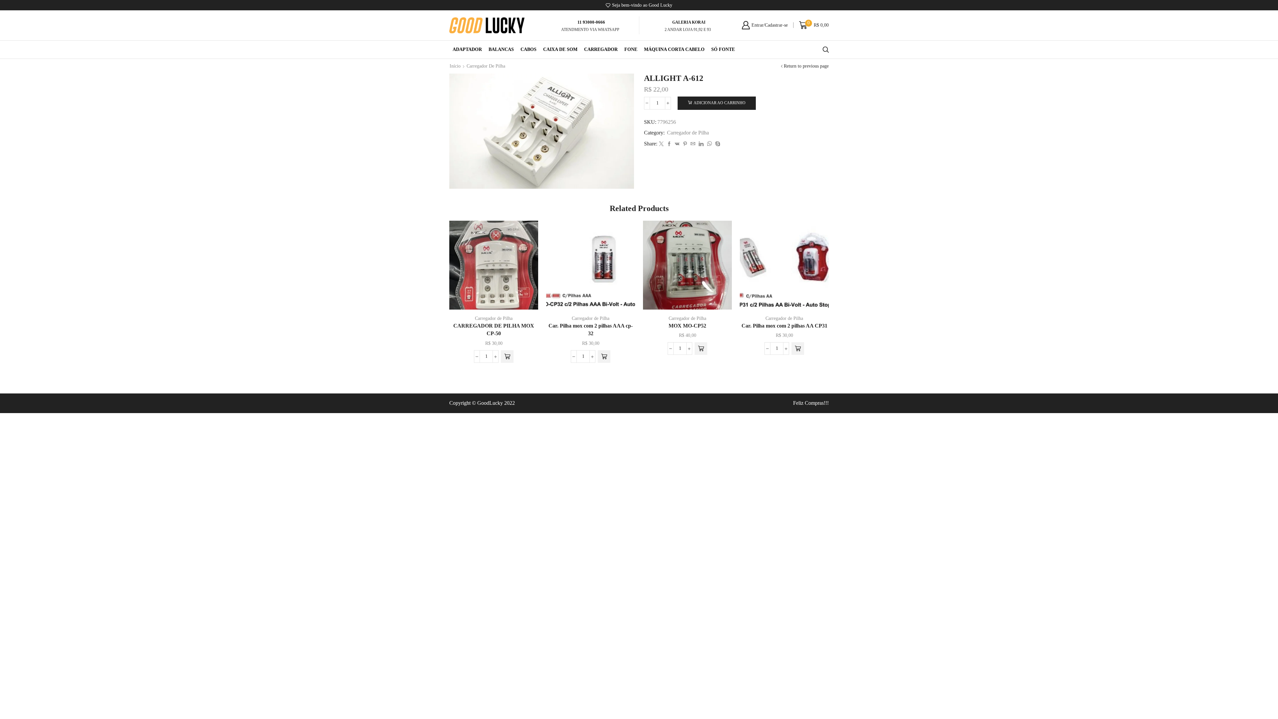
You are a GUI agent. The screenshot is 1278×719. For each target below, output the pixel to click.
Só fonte (723, 49)
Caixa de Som (560, 49)
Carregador (601, 49)
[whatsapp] (709, 144)
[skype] (717, 144)
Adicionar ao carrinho (720, 103)
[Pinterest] (685, 144)
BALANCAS (501, 49)
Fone (630, 49)
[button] (507, 356)
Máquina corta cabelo (674, 49)
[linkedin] (701, 144)
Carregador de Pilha (486, 66)
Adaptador (467, 49)
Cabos (528, 49)
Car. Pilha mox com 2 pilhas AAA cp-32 (590, 330)
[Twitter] (661, 144)
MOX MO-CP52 (687, 326)
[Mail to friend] (693, 144)
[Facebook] (669, 144)
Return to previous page (806, 66)
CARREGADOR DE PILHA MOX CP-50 (493, 330)
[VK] (677, 144)
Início (455, 66)
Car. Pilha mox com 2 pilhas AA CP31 (784, 326)
